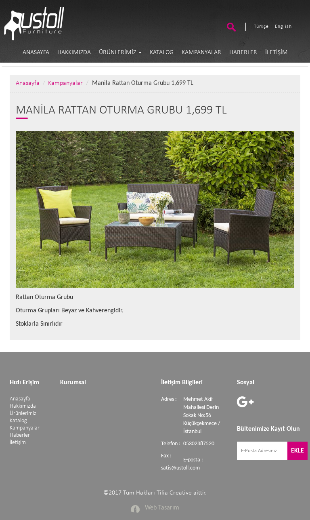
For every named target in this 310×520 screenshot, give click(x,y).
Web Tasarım (162, 508)
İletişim (276, 52)
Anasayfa (36, 52)
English (283, 26)
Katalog (162, 52)
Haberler (243, 52)
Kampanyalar (201, 52)
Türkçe (261, 26)
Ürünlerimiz (118, 52)
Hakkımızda (74, 52)
